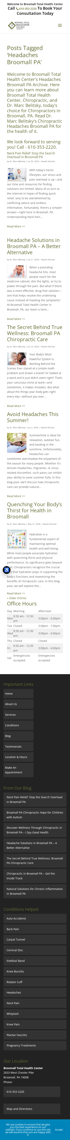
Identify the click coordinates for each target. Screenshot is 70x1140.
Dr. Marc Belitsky (17, 161)
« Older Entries (16, 598)
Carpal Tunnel (16, 939)
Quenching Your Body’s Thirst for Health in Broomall (34, 510)
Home (9, 693)
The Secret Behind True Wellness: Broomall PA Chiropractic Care (34, 333)
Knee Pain (13, 1024)
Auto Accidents (16, 918)
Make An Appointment (13, 770)
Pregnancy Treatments (21, 1045)
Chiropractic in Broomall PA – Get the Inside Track (31, 876)
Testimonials (13, 746)
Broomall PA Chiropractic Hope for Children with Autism (35, 815)
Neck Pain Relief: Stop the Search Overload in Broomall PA (31, 155)
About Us (11, 704)
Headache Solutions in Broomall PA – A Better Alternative (34, 246)
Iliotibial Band (16, 961)
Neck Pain (13, 1003)
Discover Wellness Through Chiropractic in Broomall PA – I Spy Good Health (34, 830)
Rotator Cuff (14, 982)
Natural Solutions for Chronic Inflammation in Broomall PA (35, 891)
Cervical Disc (15, 950)
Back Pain (13, 929)
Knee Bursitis (15, 971)
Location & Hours (16, 757)
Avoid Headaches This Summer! (32, 417)
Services (10, 714)
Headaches (14, 992)
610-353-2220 (28, 8)
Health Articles (48, 161)
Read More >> (16, 226)
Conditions (12, 725)
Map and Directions (19, 1109)
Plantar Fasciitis (17, 1035)
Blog (8, 736)
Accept (59, 1129)
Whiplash (13, 1014)
